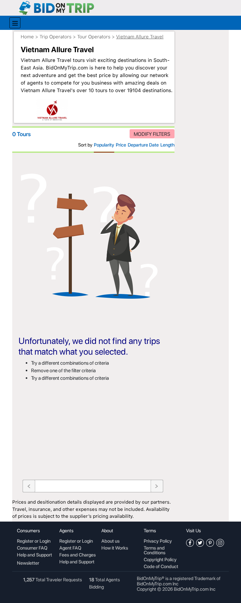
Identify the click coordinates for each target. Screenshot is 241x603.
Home (27, 37)
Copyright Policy (160, 559)
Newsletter (28, 563)
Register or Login (34, 541)
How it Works (114, 548)
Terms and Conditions (154, 551)
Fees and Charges (77, 555)
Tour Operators (93, 37)
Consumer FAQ (32, 548)
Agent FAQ (70, 548)
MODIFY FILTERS (152, 134)
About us (110, 541)
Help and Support (34, 555)
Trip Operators (56, 37)
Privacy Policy (158, 541)
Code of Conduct (161, 566)
